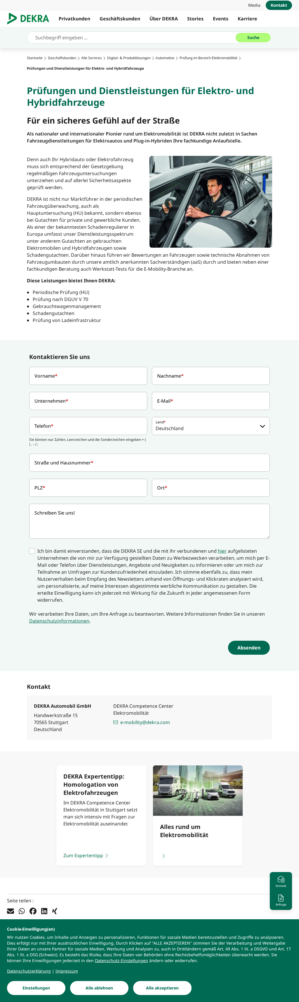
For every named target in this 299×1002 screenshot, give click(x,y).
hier (222, 551)
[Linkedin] (44, 911)
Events (220, 18)
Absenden (248, 647)
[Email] (10, 911)
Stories (195, 18)
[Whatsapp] (22, 911)
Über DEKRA (164, 18)
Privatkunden (74, 18)
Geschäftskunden (120, 18)
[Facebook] (32, 911)
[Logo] (30, 18)
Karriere (247, 18)
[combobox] (211, 426)
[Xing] (54, 911)
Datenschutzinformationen (59, 621)
